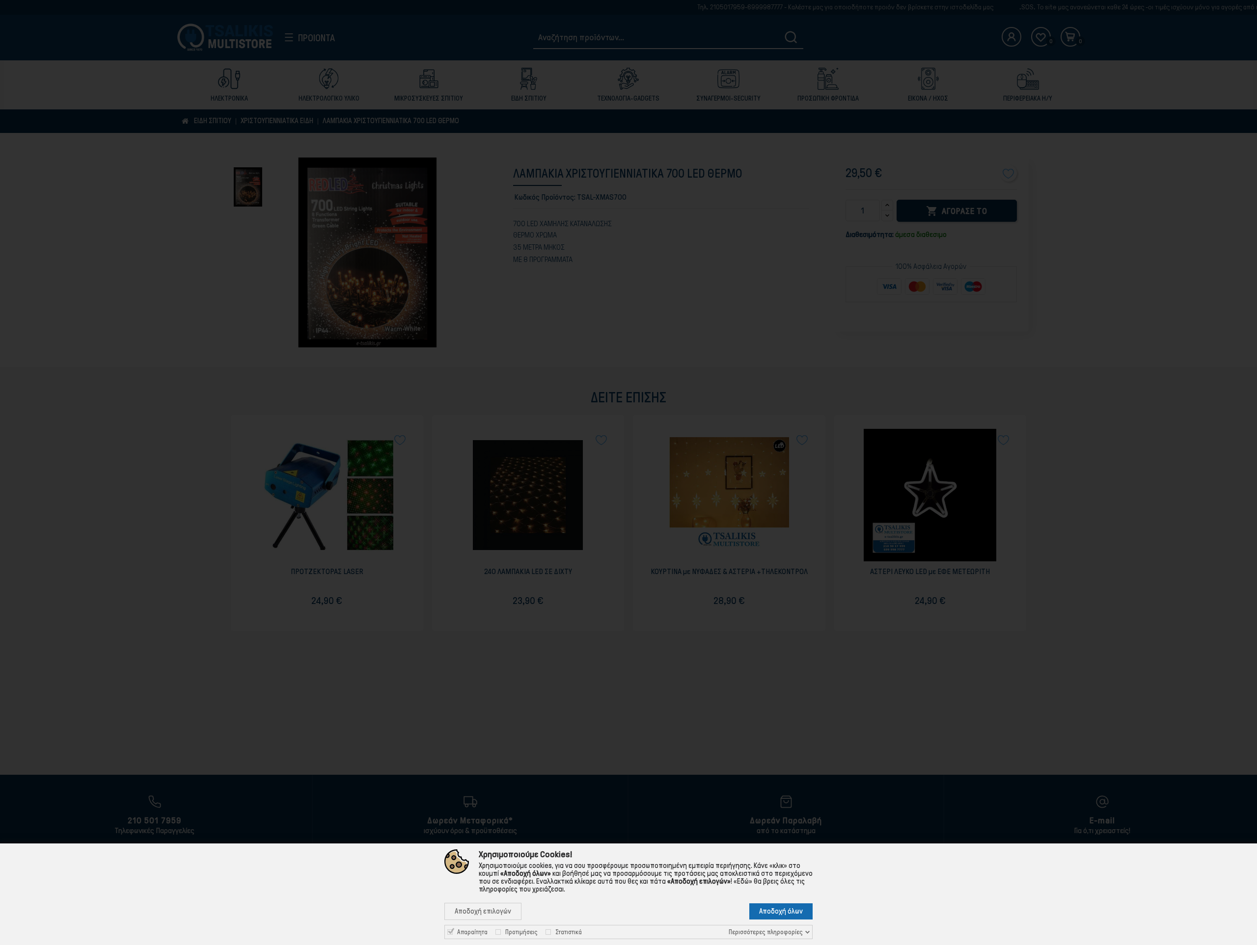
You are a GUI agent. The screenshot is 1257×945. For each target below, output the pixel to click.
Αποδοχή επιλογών (483, 911)
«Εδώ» (743, 881)
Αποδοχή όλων (781, 911)
